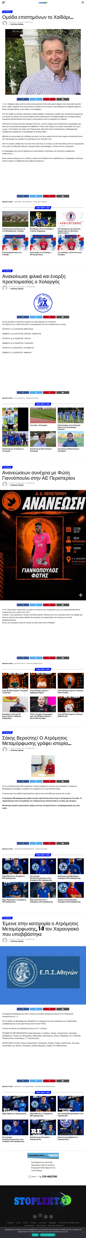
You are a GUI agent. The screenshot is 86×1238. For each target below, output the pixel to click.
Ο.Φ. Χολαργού (20, 398)
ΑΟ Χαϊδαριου (27, 202)
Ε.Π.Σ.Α (18, 1223)
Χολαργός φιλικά (32, 398)
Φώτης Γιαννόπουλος (34, 663)
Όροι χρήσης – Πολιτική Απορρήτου (50, 1226)
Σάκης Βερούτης (41, 849)
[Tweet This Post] (36, 99)
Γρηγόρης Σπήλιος (40, 202)
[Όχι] (83, 1232)
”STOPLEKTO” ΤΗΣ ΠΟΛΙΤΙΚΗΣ (69, 1223)
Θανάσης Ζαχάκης (17, 24)
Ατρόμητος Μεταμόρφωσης (24, 849)
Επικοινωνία (29, 1226)
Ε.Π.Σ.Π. (25, 1223)
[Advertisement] (43, 179)
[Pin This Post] (49, 99)
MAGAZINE (52, 1223)
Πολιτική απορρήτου (48, 1235)
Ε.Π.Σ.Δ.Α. (34, 1223)
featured (18, 202)
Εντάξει (35, 1235)
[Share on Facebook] (23, 99)
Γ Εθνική (10, 1223)
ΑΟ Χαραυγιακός (28, 1086)
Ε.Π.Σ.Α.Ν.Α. (43, 1223)
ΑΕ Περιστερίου (20, 663)
